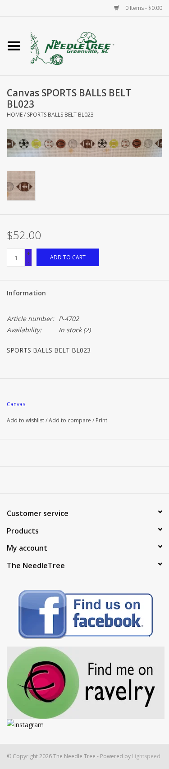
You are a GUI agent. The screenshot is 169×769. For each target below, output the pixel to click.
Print (101, 420)
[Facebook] (84, 616)
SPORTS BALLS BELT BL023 (60, 114)
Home (15, 114)
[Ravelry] (84, 683)
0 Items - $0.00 (143, 8)
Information (26, 293)
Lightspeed (146, 756)
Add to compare (70, 420)
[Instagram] (84, 724)
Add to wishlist (25, 420)
